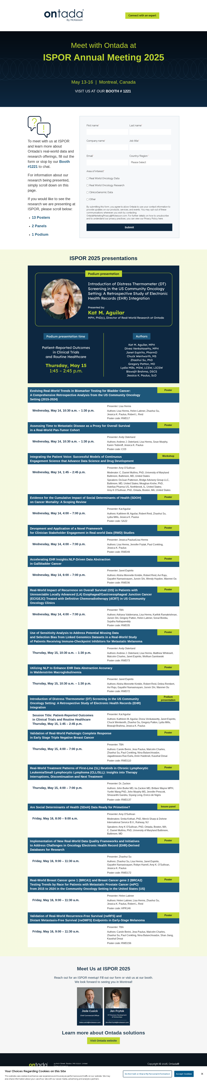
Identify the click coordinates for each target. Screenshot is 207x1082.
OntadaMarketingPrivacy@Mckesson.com (107, 215)
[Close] (202, 1073)
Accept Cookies (184, 1074)
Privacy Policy (151, 218)
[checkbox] (129, 189)
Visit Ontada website (103, 1040)
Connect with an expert (142, 15)
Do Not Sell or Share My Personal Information (147, 1074)
